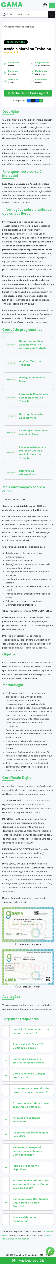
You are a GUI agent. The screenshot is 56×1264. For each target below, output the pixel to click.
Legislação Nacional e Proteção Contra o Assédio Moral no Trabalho (27, 452)
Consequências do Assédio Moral (25, 415)
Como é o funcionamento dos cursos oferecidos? (31, 1031)
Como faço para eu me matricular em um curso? (28, 1060)
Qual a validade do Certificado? (24, 1219)
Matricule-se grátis (31, 1260)
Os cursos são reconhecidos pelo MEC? (30, 1134)
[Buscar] (51, 14)
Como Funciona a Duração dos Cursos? (29, 1075)
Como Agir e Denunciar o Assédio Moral (27, 432)
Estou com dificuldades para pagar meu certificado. (30, 1105)
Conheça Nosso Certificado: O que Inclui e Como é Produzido (30, 1202)
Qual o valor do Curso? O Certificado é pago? (27, 1046)
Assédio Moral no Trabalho (24, 362)
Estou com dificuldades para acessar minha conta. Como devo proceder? (30, 1184)
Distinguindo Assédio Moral (26, 379)
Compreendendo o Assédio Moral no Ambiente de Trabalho (27, 344)
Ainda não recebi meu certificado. (26, 1119)
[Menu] (52, 5)
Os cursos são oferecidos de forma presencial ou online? (30, 1090)
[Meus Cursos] (45, 5)
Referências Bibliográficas (21, 472)
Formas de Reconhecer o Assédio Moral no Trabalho (27, 397)
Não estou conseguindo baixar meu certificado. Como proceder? (27, 1151)
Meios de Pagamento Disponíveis (25, 1167)
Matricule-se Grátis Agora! (30, 93)
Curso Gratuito (16, 42)
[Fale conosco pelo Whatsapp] (50, 1251)
